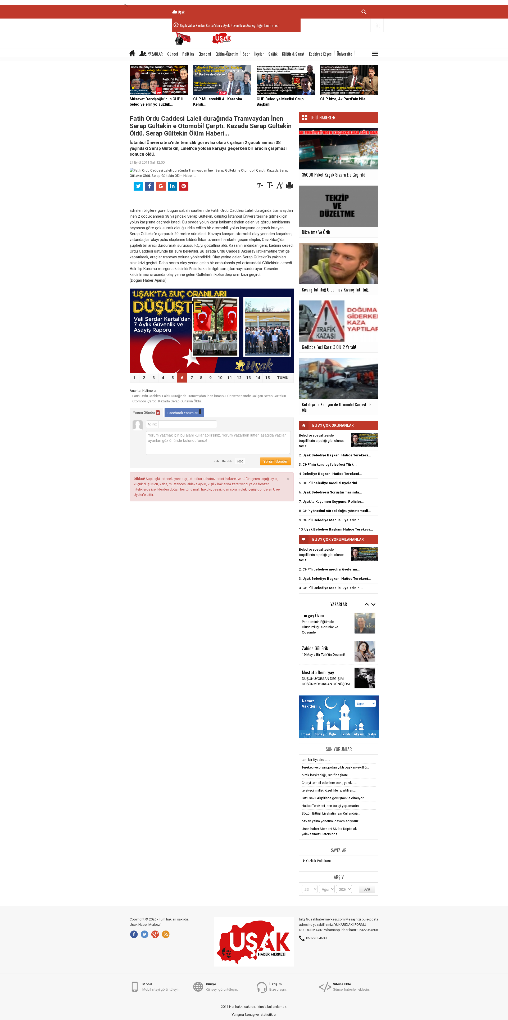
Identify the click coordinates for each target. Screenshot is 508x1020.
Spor (246, 54)
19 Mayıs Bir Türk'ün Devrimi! (323, 655)
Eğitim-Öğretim (226, 54)
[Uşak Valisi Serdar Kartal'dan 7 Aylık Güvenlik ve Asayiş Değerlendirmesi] (212, 331)
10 (220, 377)
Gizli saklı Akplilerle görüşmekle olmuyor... (334, 798)
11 (229, 377)
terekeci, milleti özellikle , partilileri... (329, 790)
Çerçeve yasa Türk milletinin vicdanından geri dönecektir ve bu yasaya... (229, 25)
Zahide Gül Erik (315, 648)
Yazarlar (155, 54)
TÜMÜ (282, 377)
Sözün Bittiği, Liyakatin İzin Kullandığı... (331, 813)
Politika (188, 54)
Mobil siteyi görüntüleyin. (161, 986)
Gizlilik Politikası (318, 861)
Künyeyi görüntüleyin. (222, 986)
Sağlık (273, 54)
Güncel (172, 54)
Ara (367, 889)
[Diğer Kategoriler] (375, 54)
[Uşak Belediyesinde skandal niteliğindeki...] (364, 440)
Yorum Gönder (146, 413)
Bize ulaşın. (278, 986)
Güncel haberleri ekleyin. (351, 986)
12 (239, 377)
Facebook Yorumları (183, 413)
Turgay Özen (313, 615)
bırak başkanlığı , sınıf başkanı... (326, 775)
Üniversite (344, 54)
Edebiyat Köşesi (320, 54)
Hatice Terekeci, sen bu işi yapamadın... (331, 806)
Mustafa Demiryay (318, 672)
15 (267, 377)
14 (258, 377)
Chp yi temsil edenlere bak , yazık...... (329, 783)
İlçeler (259, 54)
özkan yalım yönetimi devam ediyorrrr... (331, 821)
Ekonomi (204, 54)
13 (248, 377)
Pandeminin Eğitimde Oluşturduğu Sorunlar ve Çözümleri (320, 627)
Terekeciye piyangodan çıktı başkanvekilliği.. (335, 767)
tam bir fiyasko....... (316, 760)
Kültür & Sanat (293, 54)
